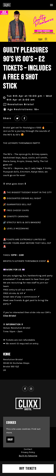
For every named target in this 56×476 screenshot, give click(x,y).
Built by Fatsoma (28, 455)
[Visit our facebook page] (24, 118)
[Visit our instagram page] (31, 388)
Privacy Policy (28, 452)
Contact (28, 449)
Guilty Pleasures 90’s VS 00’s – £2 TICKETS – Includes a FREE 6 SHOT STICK (27, 68)
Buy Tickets (28, 468)
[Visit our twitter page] (17, 118)
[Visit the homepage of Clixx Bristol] (7, 5)
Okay (10, 439)
